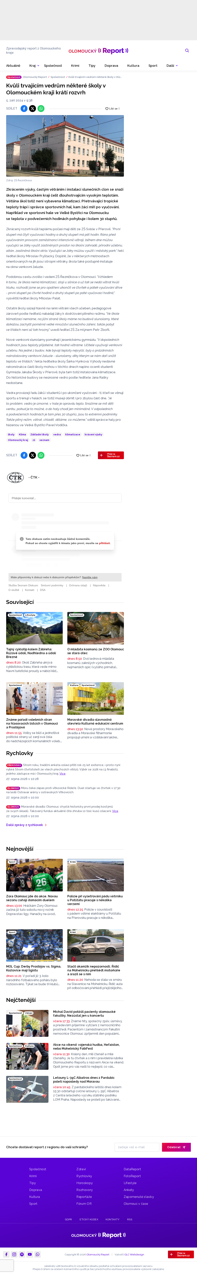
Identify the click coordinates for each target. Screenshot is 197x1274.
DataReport (132, 1169)
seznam (44, 440)
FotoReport (132, 1176)
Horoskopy (84, 1183)
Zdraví (81, 1169)
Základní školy (39, 434)
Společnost (58, 77)
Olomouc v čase (136, 1204)
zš (34, 440)
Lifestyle (130, 1183)
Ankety (129, 1190)
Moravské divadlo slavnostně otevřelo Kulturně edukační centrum (95, 721)
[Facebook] (6, 1254)
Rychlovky (19, 753)
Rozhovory (84, 1190)
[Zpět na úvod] (98, 50)
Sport (33, 1204)
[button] (172, 66)
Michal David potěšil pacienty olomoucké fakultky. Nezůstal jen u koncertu (84, 1013)
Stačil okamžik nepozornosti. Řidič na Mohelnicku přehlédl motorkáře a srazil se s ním (93, 970)
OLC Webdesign (134, 1254)
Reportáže (84, 1197)
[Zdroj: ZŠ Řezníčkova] (65, 146)
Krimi (33, 1176)
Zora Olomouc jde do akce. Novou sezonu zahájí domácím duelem (32, 898)
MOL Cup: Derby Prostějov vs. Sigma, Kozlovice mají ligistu (33, 968)
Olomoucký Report (35, 77)
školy (11, 434)
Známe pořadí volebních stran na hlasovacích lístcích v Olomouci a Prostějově (32, 723)
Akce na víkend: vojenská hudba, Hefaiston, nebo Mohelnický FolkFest (86, 1046)
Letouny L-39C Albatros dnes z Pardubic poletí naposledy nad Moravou (83, 1079)
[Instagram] (14, 1254)
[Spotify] (22, 1254)
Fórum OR (84, 1204)
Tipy (32, 1183)
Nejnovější (19, 849)
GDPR (68, 1219)
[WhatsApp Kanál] (37, 1254)
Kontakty (112, 1219)
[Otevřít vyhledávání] (187, 50)
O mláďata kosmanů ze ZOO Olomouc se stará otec (95, 651)
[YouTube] (29, 1254)
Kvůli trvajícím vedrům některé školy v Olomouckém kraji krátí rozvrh (95, 77)
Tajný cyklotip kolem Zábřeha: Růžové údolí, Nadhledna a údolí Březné (31, 653)
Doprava (35, 1190)
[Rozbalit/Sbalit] (38, 65)
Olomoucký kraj (18, 440)
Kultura (34, 1197)
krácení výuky (93, 434)
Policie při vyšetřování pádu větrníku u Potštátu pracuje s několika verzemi (95, 900)
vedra (57, 434)
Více (62, 773)
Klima (22, 434)
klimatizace (72, 434)
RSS (129, 1219)
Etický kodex (89, 1219)
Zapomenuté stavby (139, 1197)
